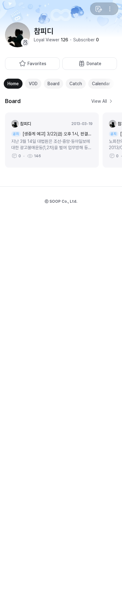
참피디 (25, 123)
